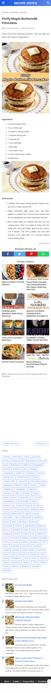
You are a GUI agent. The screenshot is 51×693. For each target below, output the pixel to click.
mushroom (29, 526)
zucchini (7, 570)
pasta (17, 534)
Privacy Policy (28, 681)
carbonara (8, 473)
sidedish (16, 550)
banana (14, 461)
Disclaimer (42, 681)
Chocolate (23, 481)
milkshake (7, 526)
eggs (14, 497)
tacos (34, 558)
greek (34, 502)
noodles (41, 526)
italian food (21, 510)
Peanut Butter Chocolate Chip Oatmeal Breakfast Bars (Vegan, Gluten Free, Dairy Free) (36, 285)
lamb (27, 514)
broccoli (27, 465)
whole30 (25, 566)
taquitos (43, 558)
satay (43, 542)
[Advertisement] (25, 688)
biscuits (43, 461)
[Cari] (48, 2)
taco (26, 558)
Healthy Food (24, 506)
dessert (26, 493)
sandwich (34, 542)
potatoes (14, 538)
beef (23, 461)
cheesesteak (23, 477)
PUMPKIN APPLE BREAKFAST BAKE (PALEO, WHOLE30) (12, 313)
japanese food (37, 510)
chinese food (9, 481)
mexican (34, 522)
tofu (35, 562)
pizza (5, 538)
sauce (6, 546)
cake (24, 469)
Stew (5, 558)
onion (25, 530)
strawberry (16, 558)
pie (33, 534)
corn (42, 485)
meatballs (23, 522)
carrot (19, 473)
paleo (33, 530)
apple (26, 457)
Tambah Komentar (27, 28)
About (6, 681)
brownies (38, 465)
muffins (18, 526)
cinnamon (7, 485)
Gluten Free (23, 502)
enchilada (24, 497)
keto (5, 514)
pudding (25, 538)
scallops (26, 546)
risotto (6, 542)
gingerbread (9, 502)
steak (42, 554)
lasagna (35, 514)
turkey (43, 562)
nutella (6, 530)
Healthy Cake (9, 506)
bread (6, 465)
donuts (6, 497)
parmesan (7, 534)
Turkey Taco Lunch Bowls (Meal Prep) (12, 339)
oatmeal (16, 530)
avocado (36, 457)
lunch (16, 518)
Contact (16, 681)
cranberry (21, 489)
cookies (33, 485)
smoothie (41, 550)
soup (13, 554)
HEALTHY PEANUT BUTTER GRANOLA (13, 283)
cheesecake (8, 477)
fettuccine (36, 497)
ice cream (37, 506)
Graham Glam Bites (24, 601)
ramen (44, 538)
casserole (30, 473)
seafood (37, 546)
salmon (24, 542)
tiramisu (26, 562)
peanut (25, 534)
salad (15, 542)
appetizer (17, 457)
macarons (26, 518)
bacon (6, 461)
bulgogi (6, 469)
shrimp (6, 550)
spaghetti (22, 554)
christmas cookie (38, 481)
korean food (16, 514)
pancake (42, 530)
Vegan (6, 566)
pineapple (41, 534)
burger (16, 469)
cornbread (8, 489)
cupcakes (7, 493)
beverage (32, 461)
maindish (38, 518)
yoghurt (36, 566)
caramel (33, 469)
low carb (7, 518)
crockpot (32, 489)
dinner (36, 493)
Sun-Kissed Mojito (23, 585)
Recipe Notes (25, 3)
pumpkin (35, 538)
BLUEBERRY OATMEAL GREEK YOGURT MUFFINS (37, 339)
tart (5, 562)
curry (17, 493)
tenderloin (15, 562)
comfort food (20, 485)
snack (6, 554)
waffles (15, 566)
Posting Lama (41, 443)
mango (6, 522)
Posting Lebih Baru (10, 443)
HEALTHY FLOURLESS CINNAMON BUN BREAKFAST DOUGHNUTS (37, 313)
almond (6, 457)
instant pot (8, 510)
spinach (33, 554)
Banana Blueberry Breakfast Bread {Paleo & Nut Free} (36, 364)
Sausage (15, 546)
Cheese (41, 473)
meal (14, 522)
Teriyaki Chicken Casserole (13, 362)
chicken (35, 477)
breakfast (16, 465)
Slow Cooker (28, 550)
